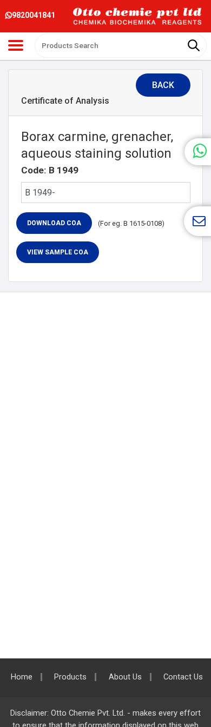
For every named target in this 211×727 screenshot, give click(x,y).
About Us (125, 677)
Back (163, 85)
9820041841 (33, 15)
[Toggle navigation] (15, 45)
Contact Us (183, 677)
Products (70, 677)
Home (21, 677)
